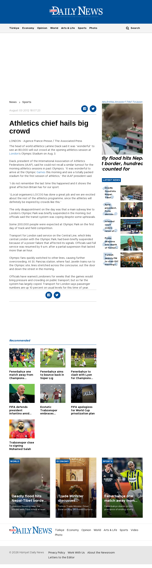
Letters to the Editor (61, 557)
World (54, 28)
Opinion (42, 28)
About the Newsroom (101, 552)
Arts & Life (68, 28)
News (13, 102)
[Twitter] (93, 108)
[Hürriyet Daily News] (76, 11)
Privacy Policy (56, 552)
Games (41, 172)
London (14, 153)
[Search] (127, 28)
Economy (28, 28)
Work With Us (76, 552)
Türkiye (14, 28)
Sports (82, 28)
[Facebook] (84, 108)
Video (134, 530)
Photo (93, 28)
